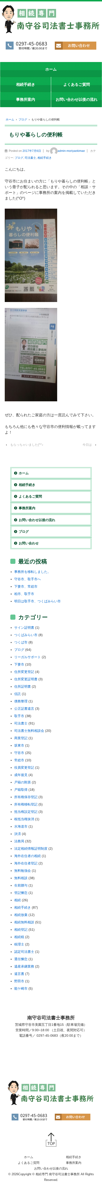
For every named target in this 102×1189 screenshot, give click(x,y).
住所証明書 (22, 686)
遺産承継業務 (24, 966)
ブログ (23, 119)
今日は (87, 444)
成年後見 (21, 775)
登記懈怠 (21, 893)
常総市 (19, 760)
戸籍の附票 (22, 782)
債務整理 (21, 701)
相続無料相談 (24, 922)
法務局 (19, 841)
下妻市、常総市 (25, 586)
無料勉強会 (22, 871)
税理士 (19, 944)
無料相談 (21, 878)
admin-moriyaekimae (71, 151)
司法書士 (30, 157)
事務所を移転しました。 (32, 572)
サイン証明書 (24, 627)
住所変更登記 (24, 672)
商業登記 (21, 738)
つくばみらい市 (25, 635)
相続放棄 (21, 915)
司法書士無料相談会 (29, 731)
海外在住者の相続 (27, 856)
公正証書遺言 (24, 708)
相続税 (19, 937)
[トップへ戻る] (51, 1139)
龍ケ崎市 (21, 988)
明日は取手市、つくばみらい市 (37, 601)
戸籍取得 (21, 789)
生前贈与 (21, 885)
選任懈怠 (21, 959)
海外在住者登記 (25, 863)
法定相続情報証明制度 (30, 848)
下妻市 (19, 664)
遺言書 (19, 974)
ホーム (51, 69)
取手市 (19, 716)
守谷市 (19, 753)
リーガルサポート (27, 657)
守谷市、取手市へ (27, 579)
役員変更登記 (24, 767)
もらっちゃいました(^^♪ (26, 444)
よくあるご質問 (76, 84)
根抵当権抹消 (24, 819)
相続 (17, 900)
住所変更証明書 (25, 679)
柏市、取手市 (24, 594)
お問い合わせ (29, 543)
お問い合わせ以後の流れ (76, 99)
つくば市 (21, 642)
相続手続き (25, 84)
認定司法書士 (24, 952)
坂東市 (19, 745)
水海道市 (21, 826)
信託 (17, 694)
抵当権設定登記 (25, 812)
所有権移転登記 (25, 804)
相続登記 (21, 929)
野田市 (19, 981)
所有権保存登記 (25, 797)
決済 (17, 834)
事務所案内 (25, 99)
